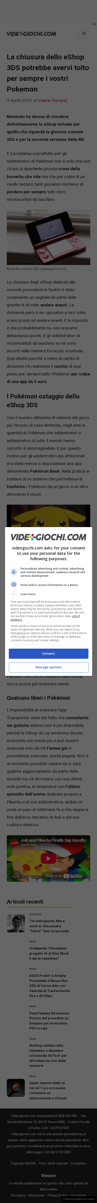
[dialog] (48, 601)
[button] (49, 594)
